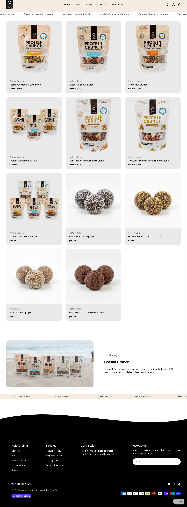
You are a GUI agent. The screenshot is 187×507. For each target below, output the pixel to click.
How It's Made (18, 460)
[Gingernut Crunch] (153, 49)
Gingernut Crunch (137, 84)
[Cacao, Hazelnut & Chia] (93, 49)
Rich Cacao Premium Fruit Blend (86, 160)
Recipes (15, 470)
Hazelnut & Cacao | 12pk (81, 236)
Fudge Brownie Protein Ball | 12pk (87, 312)
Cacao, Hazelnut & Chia (81, 84)
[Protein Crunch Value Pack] (34, 125)
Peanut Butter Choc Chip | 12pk (144, 236)
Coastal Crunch (27, 490)
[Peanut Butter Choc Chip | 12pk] (153, 201)
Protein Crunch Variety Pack (24, 236)
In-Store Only (18, 465)
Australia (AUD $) (23, 484)
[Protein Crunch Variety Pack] (34, 201)
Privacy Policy (53, 460)
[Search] (167, 4)
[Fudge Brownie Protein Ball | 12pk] (93, 276)
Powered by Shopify (46, 490)
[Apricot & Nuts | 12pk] (34, 276)
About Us (16, 455)
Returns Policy (53, 451)
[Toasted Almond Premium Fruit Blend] (153, 125)
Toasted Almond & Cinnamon (25, 84)
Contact (15, 451)
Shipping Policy (54, 455)
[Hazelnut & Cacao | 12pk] (93, 201)
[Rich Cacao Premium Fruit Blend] (93, 125)
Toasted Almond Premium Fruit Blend (148, 160)
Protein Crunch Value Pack (23, 160)
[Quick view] (58, 27)
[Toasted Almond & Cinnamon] (34, 49)
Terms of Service (54, 465)
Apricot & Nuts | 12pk (20, 312)
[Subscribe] (177, 461)
